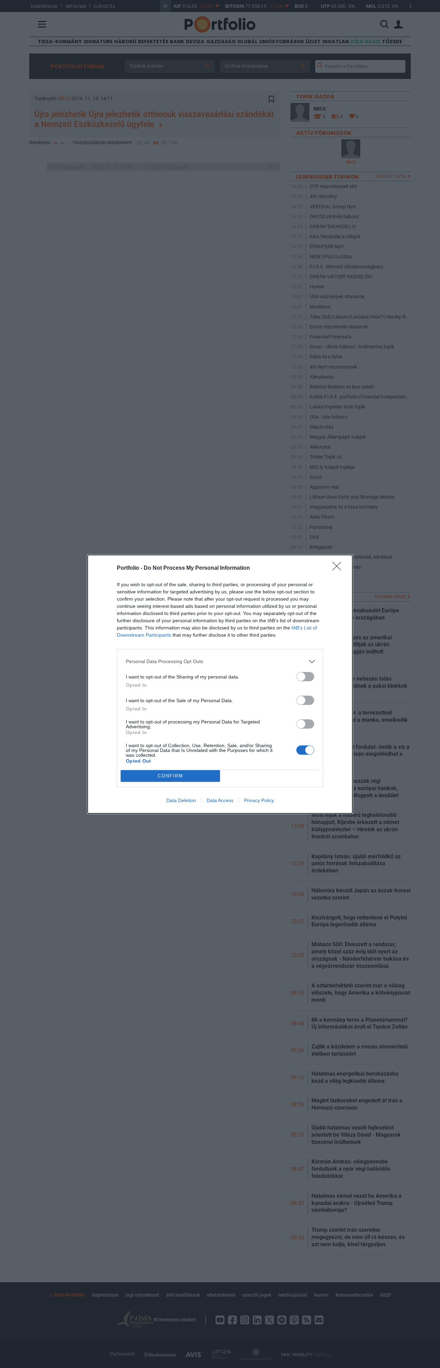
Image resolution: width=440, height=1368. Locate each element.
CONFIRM (170, 775)
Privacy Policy (259, 800)
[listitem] (220, 661)
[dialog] (220, 684)
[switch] (305, 676)
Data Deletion (181, 800)
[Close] (338, 568)
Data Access (220, 800)
